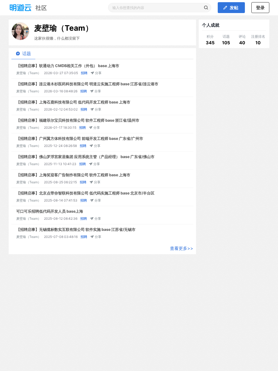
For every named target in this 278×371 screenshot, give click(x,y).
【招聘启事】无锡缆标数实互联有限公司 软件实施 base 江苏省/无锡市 (75, 229)
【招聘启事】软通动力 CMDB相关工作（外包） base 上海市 (67, 65)
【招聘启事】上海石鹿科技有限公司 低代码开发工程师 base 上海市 (73, 102)
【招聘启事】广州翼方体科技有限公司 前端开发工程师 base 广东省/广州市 (79, 138)
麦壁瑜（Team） (63, 28)
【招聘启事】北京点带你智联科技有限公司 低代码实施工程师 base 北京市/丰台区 (85, 193)
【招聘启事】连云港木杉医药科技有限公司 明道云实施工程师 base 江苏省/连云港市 (87, 83)
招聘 (84, 73)
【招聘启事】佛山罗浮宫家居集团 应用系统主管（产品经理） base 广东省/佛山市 (85, 156)
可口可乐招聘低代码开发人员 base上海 (49, 211)
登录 (260, 7)
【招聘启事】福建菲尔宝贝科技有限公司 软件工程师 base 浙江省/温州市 (77, 120)
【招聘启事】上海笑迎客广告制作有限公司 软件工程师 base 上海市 (73, 174)
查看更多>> (181, 248)
